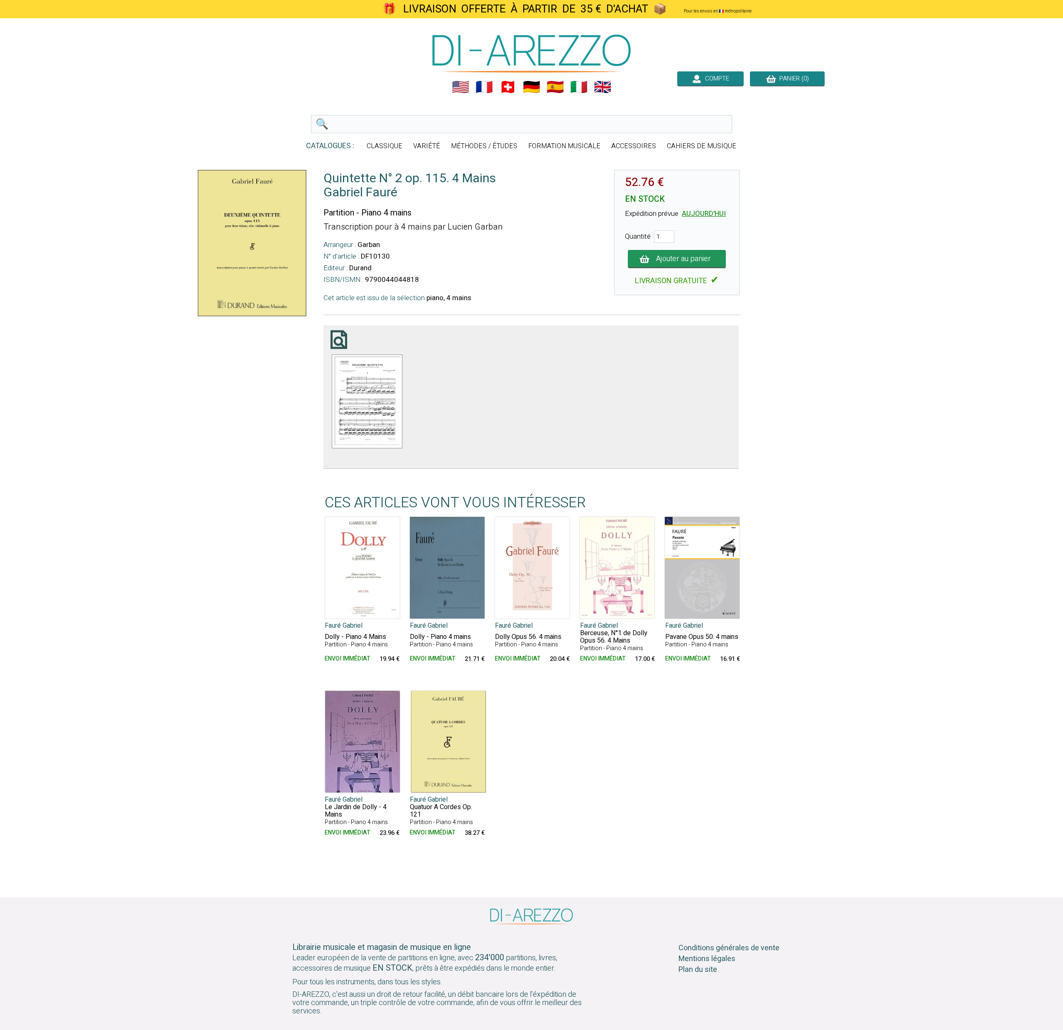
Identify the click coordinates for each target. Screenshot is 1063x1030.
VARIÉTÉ (426, 146)
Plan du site (697, 969)
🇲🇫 (484, 87)
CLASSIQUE (384, 146)
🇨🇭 (508, 87)
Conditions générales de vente (728, 948)
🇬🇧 (602, 87)
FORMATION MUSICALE (564, 146)
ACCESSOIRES (633, 146)
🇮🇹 (579, 87)
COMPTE (715, 78)
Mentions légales (706, 958)
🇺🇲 (460, 87)
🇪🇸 (555, 87)
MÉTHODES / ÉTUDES (484, 146)
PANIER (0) (792, 78)
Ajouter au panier (683, 258)
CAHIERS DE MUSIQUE (701, 146)
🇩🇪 (531, 87)
